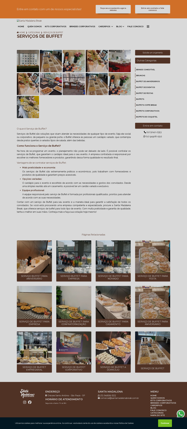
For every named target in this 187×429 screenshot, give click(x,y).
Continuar (165, 423)
